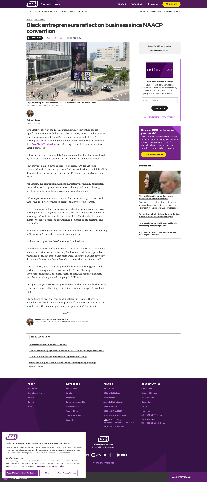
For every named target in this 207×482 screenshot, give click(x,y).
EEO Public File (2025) (113, 411)
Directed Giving (72, 406)
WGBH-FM (108, 427)
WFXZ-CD (129, 422)
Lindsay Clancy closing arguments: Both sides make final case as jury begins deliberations (66, 350)
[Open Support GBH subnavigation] (180, 11)
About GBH (32, 388)
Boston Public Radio (55, 38)
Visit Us (144, 406)
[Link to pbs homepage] (96, 455)
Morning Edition (36, 366)
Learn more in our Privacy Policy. (50, 466)
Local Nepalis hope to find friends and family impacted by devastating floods (158, 224)
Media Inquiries (147, 397)
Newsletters (146, 402)
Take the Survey (152, 154)
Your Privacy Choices (103, 463)
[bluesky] (152, 415)
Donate (173, 4)
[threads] (155, 415)
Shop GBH (156, 11)
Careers (31, 402)
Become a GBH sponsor (159, 50)
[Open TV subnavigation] (30, 11)
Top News (145, 165)
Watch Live (137, 4)
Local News (39, 20)
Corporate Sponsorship (75, 402)
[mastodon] (155, 423)
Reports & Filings (111, 406)
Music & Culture (79, 11)
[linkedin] (161, 415)
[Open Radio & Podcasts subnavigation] (56, 11)
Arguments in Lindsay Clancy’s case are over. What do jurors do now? (158, 233)
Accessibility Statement (113, 402)
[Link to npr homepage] (108, 455)
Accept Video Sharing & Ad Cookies (21, 473)
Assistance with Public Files (115, 415)
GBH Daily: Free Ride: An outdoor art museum (48, 344)
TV (27, 11)
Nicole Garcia (34, 120)
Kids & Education (35, 393)
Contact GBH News (149, 393)
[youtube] (148, 415)
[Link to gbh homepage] (32, 4)
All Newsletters (151, 117)
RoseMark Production (44, 144)
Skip (47, 473)
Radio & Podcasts (45, 11)
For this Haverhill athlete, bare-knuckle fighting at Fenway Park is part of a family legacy (159, 215)
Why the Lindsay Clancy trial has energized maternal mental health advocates (157, 197)
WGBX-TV (119, 422)
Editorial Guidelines (112, 393)
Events (144, 11)
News (64, 11)
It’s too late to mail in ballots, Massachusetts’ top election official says (58, 356)
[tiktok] (146, 415)
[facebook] (158, 415)
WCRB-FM (119, 427)
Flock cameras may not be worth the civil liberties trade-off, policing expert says (62, 362)
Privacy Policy (168, 117)
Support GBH (171, 11)
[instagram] (142, 415)
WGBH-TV (108, 422)
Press (30, 406)
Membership (71, 397)
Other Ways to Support (75, 415)
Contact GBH (146, 388)
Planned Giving (72, 411)
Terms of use (109, 388)
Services (31, 397)
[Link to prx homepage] (122, 455)
